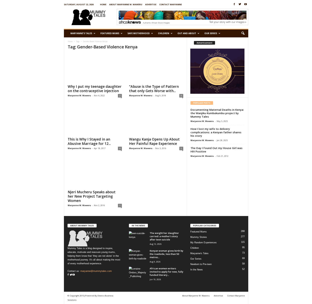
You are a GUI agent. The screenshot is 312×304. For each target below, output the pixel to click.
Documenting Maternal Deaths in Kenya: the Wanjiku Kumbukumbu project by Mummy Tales (217, 113)
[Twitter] (240, 4)
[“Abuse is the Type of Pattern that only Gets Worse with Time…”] (156, 67)
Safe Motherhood (138, 33)
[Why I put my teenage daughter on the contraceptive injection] (95, 67)
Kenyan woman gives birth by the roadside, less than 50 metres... (166, 254)
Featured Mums (109, 33)
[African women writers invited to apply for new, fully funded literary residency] (138, 273)
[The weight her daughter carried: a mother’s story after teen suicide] (138, 238)
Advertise (150, 4)
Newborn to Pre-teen (201, 264)
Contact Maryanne (170, 4)
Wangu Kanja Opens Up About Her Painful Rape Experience (154, 141)
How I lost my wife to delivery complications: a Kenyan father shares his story (215, 132)
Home (103, 4)
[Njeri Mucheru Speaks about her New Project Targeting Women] (95, 173)
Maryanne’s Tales (81, 33)
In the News (196, 269)
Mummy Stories (198, 237)
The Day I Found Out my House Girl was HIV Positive (216, 149)
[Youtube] (245, 4)
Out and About (186, 33)
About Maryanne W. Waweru (125, 4)
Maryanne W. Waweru (79, 95)
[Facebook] (234, 4)
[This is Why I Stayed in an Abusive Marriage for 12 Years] (95, 120)
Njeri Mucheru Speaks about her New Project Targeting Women (92, 196)
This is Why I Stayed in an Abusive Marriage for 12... (89, 141)
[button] (243, 33)
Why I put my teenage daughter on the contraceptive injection (95, 88)
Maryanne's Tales (199, 253)
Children (163, 33)
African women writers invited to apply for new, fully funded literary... (166, 272)
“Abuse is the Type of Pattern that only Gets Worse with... (154, 88)
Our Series (210, 33)
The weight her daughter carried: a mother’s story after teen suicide (164, 236)
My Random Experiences (203, 242)
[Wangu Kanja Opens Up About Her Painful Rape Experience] (156, 120)
